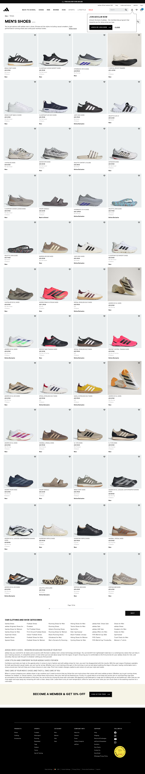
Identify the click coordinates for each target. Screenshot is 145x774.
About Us (76, 732)
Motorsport (37, 735)
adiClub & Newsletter (100, 741)
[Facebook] (115, 732)
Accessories (17, 738)
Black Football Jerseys (78, 635)
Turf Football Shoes (33, 629)
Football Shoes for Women (36, 640)
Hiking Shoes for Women (79, 637)
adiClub (76, 744)
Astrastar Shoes (114, 162)
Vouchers (96, 744)
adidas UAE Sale (98, 629)
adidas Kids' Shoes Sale (100, 624)
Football (36, 732)
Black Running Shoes (56, 635)
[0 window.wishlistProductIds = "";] (136, 10)
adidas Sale (96, 626)
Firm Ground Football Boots (36, 632)
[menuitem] (29, 9)
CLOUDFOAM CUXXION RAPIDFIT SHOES (50, 68)
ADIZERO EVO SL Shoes (115, 396)
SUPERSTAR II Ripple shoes (47, 538)
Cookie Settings (66, 769)
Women (56, 735)
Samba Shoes (9, 624)
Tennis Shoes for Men (78, 626)
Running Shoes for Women (58, 632)
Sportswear (118, 635)
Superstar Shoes (10, 635)
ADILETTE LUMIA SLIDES (115, 209)
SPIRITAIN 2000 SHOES (80, 587)
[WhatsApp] (115, 742)
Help (95, 732)
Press (75, 738)
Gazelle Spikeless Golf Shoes (83, 396)
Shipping (96, 735)
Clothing (16, 735)
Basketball (37, 741)
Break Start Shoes (10, 68)
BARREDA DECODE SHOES (46, 256)
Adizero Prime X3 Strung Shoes (48, 302)
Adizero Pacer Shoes (11, 489)
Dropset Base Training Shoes (48, 349)
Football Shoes (32, 624)
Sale (55, 741)
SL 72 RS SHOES (78, 443)
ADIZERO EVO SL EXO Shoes (12, 396)
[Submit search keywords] (126, 9)
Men (6, 16)
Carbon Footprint (79, 741)
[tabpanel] (72, 326)
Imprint (98, 769)
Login (141, 5)
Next (133, 613)
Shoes (12, 16)
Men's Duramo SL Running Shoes (59, 640)
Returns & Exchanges (100, 738)
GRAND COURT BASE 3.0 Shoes (13, 115)
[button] (29, 9)
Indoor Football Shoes (34, 635)
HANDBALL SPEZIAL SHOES (46, 443)
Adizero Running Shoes (57, 629)
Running (36, 738)
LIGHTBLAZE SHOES (10, 162)
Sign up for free (99, 694)
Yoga (35, 744)
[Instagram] (115, 735)
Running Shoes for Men (57, 624)
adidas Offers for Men (99, 632)
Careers (76, 735)
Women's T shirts (120, 640)
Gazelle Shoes (9, 637)
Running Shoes (54, 626)
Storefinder (97, 753)
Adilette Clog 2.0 (114, 116)
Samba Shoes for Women (13, 629)
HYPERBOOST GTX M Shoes (81, 209)
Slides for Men (119, 632)
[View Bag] (141, 10)
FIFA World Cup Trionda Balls (102, 640)
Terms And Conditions (88, 769)
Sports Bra (74, 629)
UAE (58, 769)
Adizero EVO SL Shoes (115, 303)
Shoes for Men (119, 624)
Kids (55, 738)
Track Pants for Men (121, 637)
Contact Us (97, 750)
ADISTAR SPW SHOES (44, 162)
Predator (30, 626)
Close (117, 27)
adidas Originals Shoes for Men (15, 626)
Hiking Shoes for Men (78, 624)
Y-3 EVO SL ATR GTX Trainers (117, 68)
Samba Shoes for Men (12, 632)
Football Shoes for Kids (35, 637)
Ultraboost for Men (55, 637)
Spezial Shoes (9, 640)
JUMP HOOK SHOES (79, 115)
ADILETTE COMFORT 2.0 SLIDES (82, 162)
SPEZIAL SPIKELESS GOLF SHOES (83, 302)
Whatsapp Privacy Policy (101, 756)
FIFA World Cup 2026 (99, 635)
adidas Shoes (118, 626)
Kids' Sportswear (76, 632)
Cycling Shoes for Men (78, 640)
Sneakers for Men (120, 629)
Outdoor (36, 747)
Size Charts (97, 747)
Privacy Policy (76, 769)
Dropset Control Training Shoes (119, 349)
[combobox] (118, 10)
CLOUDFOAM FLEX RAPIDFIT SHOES (118, 255)
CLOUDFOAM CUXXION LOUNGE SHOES (15, 209)
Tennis (36, 750)
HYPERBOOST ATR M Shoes (81, 69)
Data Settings (48, 769)
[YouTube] (115, 739)
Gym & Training (38, 753)
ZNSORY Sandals (44, 209)
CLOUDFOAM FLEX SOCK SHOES (48, 115)
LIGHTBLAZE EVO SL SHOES (12, 302)
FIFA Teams (96, 637)
